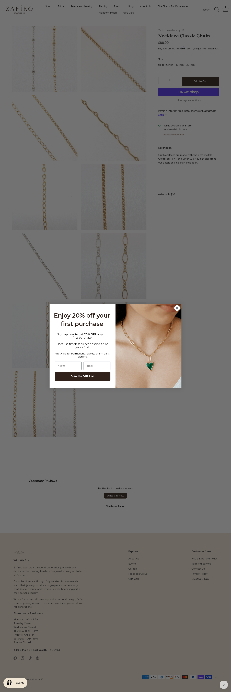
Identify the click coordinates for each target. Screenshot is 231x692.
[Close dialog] (177, 308)
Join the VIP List (82, 376)
